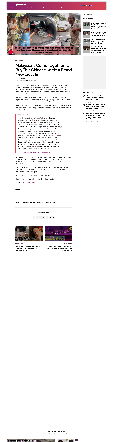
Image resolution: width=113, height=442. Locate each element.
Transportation (20, 85)
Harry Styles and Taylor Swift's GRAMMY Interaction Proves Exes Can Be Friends (59, 248)
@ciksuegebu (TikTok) (28, 182)
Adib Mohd (23, 78)
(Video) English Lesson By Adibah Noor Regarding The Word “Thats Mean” (98, 34)
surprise (49, 202)
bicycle (18, 202)
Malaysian (41, 202)
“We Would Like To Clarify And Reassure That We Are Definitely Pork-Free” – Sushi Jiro (98, 49)
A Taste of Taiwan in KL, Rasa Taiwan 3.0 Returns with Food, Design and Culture (95, 97)
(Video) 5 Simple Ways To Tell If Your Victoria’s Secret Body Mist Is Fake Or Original (98, 25)
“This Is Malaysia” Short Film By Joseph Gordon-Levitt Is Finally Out (98, 41)
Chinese (25, 202)
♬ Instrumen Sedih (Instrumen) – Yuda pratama (34, 152)
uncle (55, 202)
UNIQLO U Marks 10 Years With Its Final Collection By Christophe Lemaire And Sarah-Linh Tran (96, 106)
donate (33, 202)
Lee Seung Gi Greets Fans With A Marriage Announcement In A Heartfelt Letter (27, 248)
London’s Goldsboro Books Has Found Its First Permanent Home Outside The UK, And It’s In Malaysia (96, 116)
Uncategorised (19, 60)
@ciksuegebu (23, 114)
